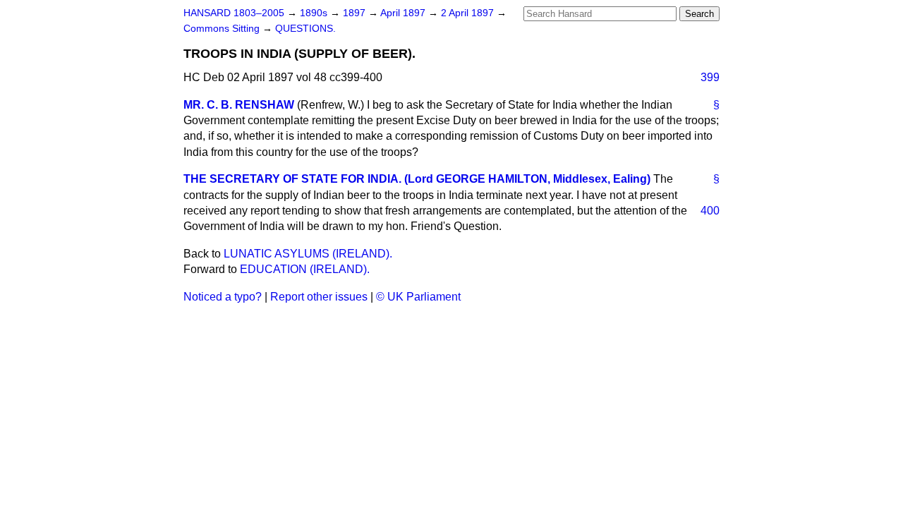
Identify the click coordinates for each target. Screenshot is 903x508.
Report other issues (319, 297)
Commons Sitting (222, 28)
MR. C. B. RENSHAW (238, 105)
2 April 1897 (469, 13)
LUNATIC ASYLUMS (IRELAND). (308, 254)
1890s (315, 13)
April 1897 (404, 13)
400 (710, 211)
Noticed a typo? (222, 297)
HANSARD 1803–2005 (233, 13)
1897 (355, 13)
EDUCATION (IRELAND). (305, 269)
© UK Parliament (418, 297)
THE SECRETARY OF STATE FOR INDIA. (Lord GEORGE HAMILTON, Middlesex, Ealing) (416, 179)
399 (710, 77)
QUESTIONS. (305, 28)
